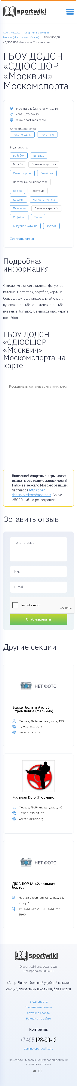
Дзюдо (17, 191)
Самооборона (22, 173)
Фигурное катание (25, 226)
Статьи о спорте (38, 1013)
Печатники (47, 134)
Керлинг (18, 199)
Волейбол (46, 173)
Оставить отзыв (22, 239)
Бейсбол (18, 155)
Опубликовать (38, 619)
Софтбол (19, 217)
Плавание (19, 208)
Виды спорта (38, 1001)
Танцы (38, 217)
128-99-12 (38, 1039)
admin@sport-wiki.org (38, 1048)
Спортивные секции (38, 1007)
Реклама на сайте (38, 1018)
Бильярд (38, 155)
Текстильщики (22, 134)
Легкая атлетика (44, 199)
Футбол (51, 226)
